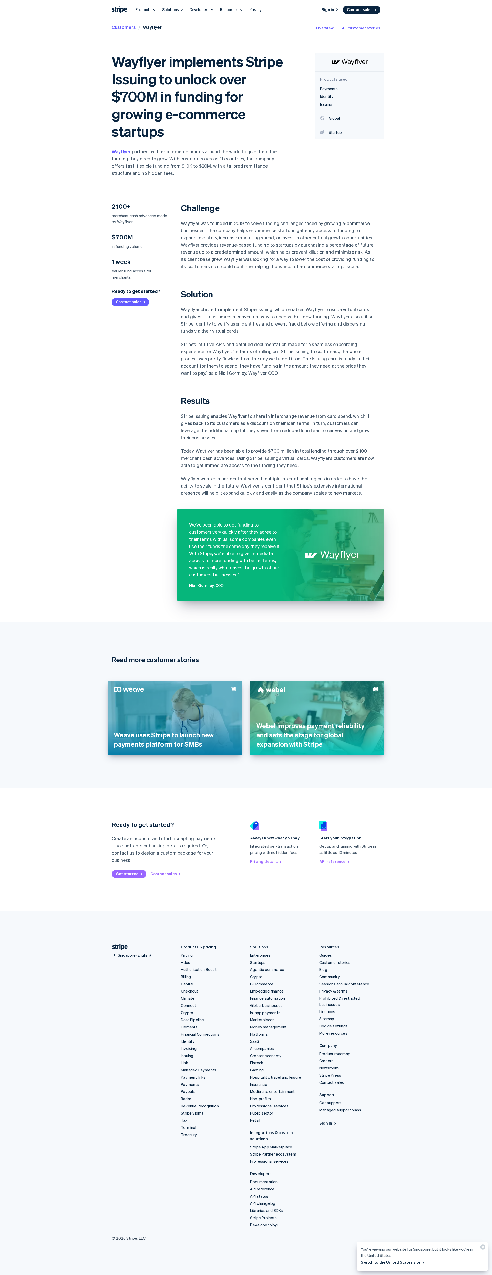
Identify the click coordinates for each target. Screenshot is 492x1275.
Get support (330, 1102)
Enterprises (260, 955)
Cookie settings (333, 1025)
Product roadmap (334, 1053)
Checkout (189, 991)
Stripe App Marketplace (271, 1146)
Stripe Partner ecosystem (273, 1154)
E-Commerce (261, 983)
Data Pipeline (192, 1019)
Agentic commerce (267, 969)
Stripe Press (330, 1075)
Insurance (258, 1084)
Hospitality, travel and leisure (275, 1077)
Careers (326, 1060)
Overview (325, 28)
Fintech (256, 1062)
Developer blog (264, 1224)
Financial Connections (200, 1034)
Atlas (185, 962)
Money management (268, 1026)
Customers (124, 27)
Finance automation (267, 998)
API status (259, 1196)
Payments (190, 1084)
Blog (323, 969)
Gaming (257, 1069)
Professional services (269, 1105)
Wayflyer (121, 151)
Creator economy (265, 1055)
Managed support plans (340, 1109)
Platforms (259, 1034)
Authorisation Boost (199, 969)
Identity (188, 1041)
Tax (184, 1120)
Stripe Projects (263, 1217)
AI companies (262, 1048)
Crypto (187, 1012)
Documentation (264, 1181)
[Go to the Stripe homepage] (118, 947)
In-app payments (265, 1012)
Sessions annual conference (344, 983)
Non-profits (260, 1098)
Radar (186, 1098)
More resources (333, 1033)
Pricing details (264, 861)
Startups (258, 962)
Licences (327, 1011)
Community (329, 976)
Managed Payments (198, 1069)
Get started (127, 873)
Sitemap (326, 1018)
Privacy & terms (333, 991)
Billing (186, 976)
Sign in (328, 9)
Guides (325, 955)
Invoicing (189, 1048)
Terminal (188, 1127)
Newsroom (329, 1067)
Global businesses (266, 1005)
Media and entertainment (272, 1091)
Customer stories (335, 962)
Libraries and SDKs (266, 1210)
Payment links (193, 1077)
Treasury (189, 1134)
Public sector (261, 1113)
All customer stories (361, 28)
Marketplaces (262, 1019)
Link (184, 1062)
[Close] (482, 1248)
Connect (188, 1005)
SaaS (254, 1041)
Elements (189, 1026)
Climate (187, 998)
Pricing (255, 9)
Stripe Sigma (192, 1113)
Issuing (187, 1055)
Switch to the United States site (391, 1262)
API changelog (262, 1203)
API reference (332, 861)
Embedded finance (267, 991)
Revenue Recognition (200, 1105)
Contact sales (360, 9)
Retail (255, 1120)
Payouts (188, 1091)
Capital (187, 983)
